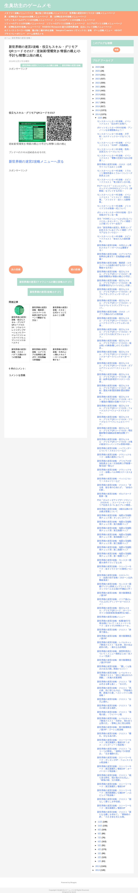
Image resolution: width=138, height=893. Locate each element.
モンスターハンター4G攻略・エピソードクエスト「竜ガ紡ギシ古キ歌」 (114, 180)
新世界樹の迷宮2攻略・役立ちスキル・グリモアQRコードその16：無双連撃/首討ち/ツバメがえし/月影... (114, 282)
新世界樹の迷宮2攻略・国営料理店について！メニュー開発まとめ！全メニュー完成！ (114, 653)
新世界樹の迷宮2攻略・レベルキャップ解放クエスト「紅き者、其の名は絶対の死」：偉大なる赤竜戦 (114, 644)
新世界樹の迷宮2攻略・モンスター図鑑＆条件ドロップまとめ (114, 561)
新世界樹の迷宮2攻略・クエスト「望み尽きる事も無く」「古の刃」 (114, 682)
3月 (100, 853)
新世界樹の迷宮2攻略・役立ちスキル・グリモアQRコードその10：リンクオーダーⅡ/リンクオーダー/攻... (114, 355)
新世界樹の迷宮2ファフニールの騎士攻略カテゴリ (45, 282)
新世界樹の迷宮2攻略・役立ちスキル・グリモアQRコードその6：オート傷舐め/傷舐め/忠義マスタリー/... (114, 399)
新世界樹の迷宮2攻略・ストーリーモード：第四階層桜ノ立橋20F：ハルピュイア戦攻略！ (114, 792)
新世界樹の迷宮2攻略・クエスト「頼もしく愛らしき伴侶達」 (114, 800)
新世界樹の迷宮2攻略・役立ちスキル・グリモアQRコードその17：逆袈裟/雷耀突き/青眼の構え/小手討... (114, 274)
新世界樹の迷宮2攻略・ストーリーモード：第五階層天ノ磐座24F (114, 785)
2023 (98, 79)
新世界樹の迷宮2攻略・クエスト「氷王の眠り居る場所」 (114, 706)
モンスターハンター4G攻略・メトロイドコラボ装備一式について (114, 207)
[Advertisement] (45, 89)
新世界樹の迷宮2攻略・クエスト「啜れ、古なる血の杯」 (114, 734)
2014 (98, 114)
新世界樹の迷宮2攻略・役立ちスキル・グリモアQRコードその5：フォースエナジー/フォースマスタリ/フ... (114, 409)
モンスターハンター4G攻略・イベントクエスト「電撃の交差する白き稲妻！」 (114, 158)
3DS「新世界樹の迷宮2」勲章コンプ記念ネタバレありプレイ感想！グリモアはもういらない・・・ (114, 230)
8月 (100, 833)
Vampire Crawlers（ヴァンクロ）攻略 (74, 30)
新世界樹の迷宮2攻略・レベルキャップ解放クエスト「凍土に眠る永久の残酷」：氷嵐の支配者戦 (114, 675)
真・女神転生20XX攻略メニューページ (22, 27)
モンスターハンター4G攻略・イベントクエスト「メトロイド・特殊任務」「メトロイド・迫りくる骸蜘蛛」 (114, 198)
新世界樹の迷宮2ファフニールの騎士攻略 (40, 65)
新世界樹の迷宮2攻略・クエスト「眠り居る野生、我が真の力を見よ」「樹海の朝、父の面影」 (114, 777)
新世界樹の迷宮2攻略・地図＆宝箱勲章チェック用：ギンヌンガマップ (114, 516)
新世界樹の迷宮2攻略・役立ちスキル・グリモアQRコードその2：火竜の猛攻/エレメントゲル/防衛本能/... (114, 441)
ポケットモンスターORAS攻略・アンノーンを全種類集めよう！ (114, 128)
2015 (98, 110)
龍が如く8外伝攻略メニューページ (51, 13)
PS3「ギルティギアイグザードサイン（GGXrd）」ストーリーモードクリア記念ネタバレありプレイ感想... (114, 502)
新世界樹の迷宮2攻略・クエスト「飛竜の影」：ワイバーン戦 (114, 713)
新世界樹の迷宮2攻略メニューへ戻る (36, 161)
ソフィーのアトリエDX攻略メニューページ (24, 23)
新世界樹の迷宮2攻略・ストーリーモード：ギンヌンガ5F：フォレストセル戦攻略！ (115, 759)
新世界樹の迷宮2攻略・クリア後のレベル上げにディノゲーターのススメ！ (114, 601)
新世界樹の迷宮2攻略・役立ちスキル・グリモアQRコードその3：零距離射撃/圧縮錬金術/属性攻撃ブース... (114, 432)
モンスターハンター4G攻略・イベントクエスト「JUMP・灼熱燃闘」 (114, 144)
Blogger (73, 882)
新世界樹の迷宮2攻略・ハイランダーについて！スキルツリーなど (114, 449)
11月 (100, 822)
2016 (98, 106)
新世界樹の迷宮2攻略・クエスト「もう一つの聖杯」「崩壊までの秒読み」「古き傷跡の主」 (114, 751)
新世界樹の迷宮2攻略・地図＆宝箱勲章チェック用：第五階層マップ (114, 529)
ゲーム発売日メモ (35, 34)
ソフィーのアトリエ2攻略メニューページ (65, 23)
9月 (100, 829)
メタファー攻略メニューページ (18, 13)
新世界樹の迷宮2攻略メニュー (111, 617)
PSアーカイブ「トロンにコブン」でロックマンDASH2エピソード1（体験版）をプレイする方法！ (114, 188)
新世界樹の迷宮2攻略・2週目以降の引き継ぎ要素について (114, 510)
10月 (100, 826)
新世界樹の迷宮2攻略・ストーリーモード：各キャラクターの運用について (114, 568)
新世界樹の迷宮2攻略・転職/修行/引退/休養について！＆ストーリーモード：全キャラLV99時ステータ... (114, 623)
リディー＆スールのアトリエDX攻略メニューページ (28, 20)
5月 (100, 845)
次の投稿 (15, 269)
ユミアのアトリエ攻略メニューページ (104, 23)
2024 (98, 75)
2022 (98, 83)
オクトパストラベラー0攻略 (17, 30)
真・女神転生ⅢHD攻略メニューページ (68, 16)
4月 (100, 849)
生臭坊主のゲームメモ (27, 5)
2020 (98, 90)
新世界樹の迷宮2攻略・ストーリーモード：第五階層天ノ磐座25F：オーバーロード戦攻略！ (114, 768)
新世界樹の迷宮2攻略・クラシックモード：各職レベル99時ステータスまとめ (114, 472)
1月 (100, 861)
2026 (98, 67)
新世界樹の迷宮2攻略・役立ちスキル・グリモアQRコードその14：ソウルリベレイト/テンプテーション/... (114, 304)
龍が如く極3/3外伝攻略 (43, 30)
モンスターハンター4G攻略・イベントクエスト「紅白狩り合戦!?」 (114, 122)
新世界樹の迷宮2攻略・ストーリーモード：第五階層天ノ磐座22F (114, 806)
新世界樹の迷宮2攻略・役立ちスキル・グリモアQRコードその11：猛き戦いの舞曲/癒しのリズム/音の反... (114, 344)
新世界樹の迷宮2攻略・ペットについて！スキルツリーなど (114, 479)
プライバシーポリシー (14, 34)
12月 (100, 118)
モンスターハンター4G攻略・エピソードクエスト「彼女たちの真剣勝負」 (114, 238)
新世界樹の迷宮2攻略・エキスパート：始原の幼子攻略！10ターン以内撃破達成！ (114, 577)
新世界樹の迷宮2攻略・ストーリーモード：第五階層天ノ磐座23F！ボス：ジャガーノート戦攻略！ (114, 742)
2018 (98, 98)
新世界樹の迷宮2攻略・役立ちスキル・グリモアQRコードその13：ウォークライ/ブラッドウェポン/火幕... (114, 322)
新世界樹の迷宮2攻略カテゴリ (46, 292)
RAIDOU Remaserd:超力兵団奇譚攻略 (60, 27)
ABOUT (118, 30)
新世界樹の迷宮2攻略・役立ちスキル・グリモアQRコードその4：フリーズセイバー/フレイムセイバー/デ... (114, 420)
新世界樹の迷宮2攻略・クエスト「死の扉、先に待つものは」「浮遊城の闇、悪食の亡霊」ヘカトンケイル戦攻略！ (114, 691)
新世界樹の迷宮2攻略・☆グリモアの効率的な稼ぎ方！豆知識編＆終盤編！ (114, 256)
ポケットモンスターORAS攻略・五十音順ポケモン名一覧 (114, 213)
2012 (98, 870)
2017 (98, 102)
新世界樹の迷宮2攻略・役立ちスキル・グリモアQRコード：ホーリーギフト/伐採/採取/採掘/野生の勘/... (114, 610)
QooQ (74, 892)
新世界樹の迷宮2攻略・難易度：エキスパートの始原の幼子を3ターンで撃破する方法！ (114, 265)
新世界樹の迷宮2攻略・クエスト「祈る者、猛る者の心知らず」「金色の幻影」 (114, 487)
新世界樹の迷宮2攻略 (71, 65)
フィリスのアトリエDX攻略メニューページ (75, 20)
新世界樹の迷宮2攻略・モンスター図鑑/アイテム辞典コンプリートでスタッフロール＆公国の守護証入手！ (114, 586)
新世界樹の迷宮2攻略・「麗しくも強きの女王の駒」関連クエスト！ (114, 667)
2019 (98, 94)
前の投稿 (75, 269)
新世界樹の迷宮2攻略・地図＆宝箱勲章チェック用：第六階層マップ (114, 523)
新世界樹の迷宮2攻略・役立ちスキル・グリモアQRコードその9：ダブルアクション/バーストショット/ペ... (114, 367)
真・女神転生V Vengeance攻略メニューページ (26, 16)
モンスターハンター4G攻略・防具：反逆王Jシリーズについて (114, 150)
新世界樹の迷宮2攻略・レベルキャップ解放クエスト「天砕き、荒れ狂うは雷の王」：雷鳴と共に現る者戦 (114, 720)
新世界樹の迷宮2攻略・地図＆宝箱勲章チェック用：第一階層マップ (114, 554)
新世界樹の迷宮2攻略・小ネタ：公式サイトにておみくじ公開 (114, 165)
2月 (100, 857)
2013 (98, 866)
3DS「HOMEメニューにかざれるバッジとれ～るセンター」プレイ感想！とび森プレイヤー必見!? (114, 221)
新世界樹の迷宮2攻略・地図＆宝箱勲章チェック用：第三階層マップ (114, 542)
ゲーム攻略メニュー (103, 30)
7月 (100, 837)
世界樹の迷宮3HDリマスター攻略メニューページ (92, 13)
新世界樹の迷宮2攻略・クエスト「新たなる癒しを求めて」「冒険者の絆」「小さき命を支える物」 (114, 814)
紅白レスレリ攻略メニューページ (96, 27)
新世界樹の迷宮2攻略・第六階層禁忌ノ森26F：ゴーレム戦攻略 (114, 728)
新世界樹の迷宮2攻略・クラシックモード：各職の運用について (114, 455)
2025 (98, 71)
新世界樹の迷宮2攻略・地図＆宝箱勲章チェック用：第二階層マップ (114, 548)
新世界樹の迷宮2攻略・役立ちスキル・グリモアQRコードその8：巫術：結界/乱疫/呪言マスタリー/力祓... (113, 378)
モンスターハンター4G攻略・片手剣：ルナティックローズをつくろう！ (113, 136)
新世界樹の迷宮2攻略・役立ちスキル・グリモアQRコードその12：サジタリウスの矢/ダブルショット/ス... (114, 333)
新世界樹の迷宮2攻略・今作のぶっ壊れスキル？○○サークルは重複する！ (114, 247)
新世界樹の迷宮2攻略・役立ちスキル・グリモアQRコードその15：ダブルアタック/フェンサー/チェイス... (114, 293)
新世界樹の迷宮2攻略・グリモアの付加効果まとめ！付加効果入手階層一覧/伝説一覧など (114, 463)
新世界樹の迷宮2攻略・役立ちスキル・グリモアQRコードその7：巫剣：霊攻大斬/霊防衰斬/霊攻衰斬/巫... (113, 389)
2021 (98, 86)
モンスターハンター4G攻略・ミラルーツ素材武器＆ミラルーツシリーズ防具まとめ (114, 173)
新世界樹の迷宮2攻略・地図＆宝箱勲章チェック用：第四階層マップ (114, 535)
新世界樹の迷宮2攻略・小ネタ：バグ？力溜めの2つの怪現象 (113, 312)
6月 (100, 841)
